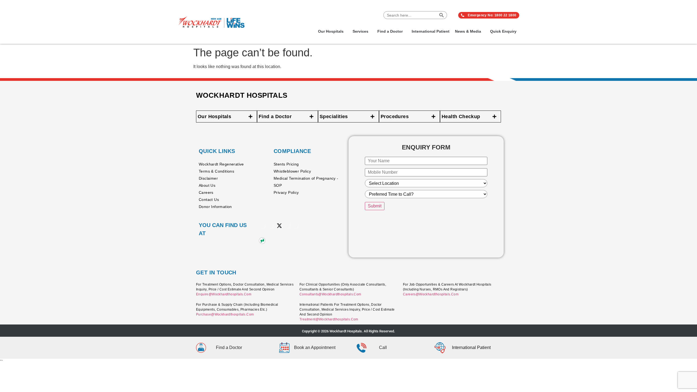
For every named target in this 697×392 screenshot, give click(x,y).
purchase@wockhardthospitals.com (225, 314)
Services (360, 31)
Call (383, 347)
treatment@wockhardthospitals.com (328, 319)
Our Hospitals (331, 31)
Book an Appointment (314, 347)
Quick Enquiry (503, 31)
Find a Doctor (390, 31)
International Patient (431, 31)
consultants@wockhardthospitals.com (330, 294)
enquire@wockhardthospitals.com (223, 294)
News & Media (468, 31)
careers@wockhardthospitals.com (430, 294)
